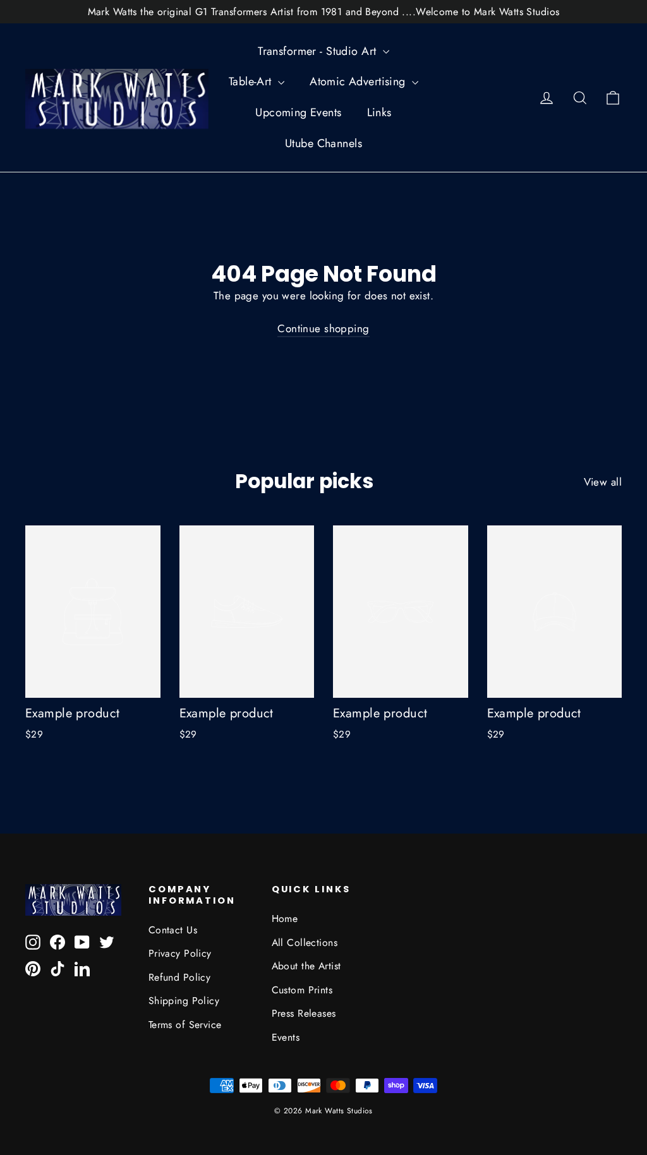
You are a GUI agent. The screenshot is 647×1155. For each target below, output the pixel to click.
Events (286, 1037)
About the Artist (306, 966)
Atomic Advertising (359, 81)
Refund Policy (179, 977)
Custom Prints (302, 990)
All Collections (304, 942)
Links (379, 112)
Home (285, 918)
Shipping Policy (183, 1000)
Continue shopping (323, 328)
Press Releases (304, 1013)
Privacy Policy (180, 953)
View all (603, 481)
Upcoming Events (298, 112)
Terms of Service (185, 1024)
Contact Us (172, 930)
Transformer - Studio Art (319, 51)
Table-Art (252, 81)
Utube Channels (323, 143)
